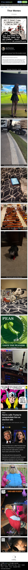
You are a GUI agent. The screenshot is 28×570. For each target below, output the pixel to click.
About (19, 565)
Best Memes (4, 565)
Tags (6, 7)
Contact (23, 565)
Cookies (6, 566)
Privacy (2, 566)
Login (19, 2)
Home (2, 7)
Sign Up (24, 2)
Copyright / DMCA (16, 566)
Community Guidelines (5, 568)
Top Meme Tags (13, 565)
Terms (10, 566)
